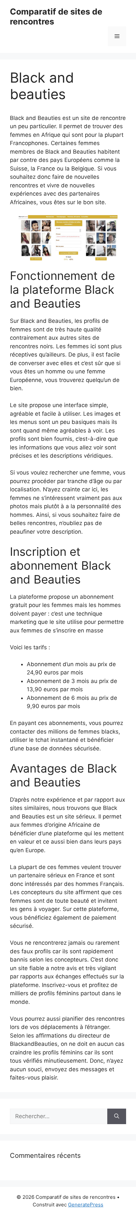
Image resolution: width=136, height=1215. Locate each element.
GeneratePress (85, 1204)
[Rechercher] (116, 1116)
